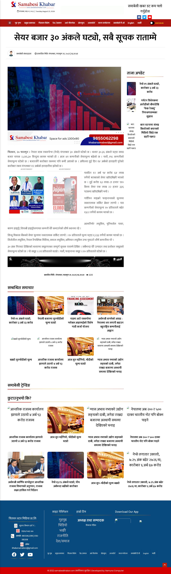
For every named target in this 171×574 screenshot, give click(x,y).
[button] (10, 23)
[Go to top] (164, 565)
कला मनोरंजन (104, 23)
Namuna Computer (114, 570)
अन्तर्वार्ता (91, 23)
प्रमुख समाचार (29, 23)
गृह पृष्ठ (18, 23)
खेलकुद (81, 23)
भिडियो (62, 525)
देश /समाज (57, 23)
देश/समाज (62, 541)
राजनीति (62, 536)
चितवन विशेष (43, 23)
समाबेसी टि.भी (119, 23)
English (131, 23)
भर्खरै (139, 23)
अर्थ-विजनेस (70, 23)
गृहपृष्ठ (63, 520)
